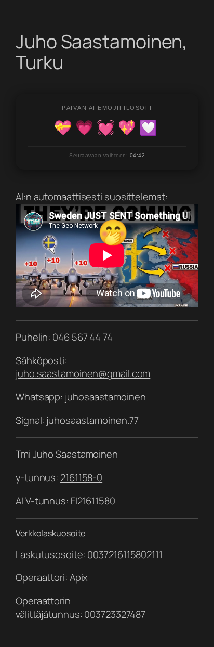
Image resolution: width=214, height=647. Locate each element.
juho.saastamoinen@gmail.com (83, 373)
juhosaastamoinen (105, 397)
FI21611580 (92, 501)
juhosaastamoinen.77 (92, 420)
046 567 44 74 (82, 337)
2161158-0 (81, 477)
